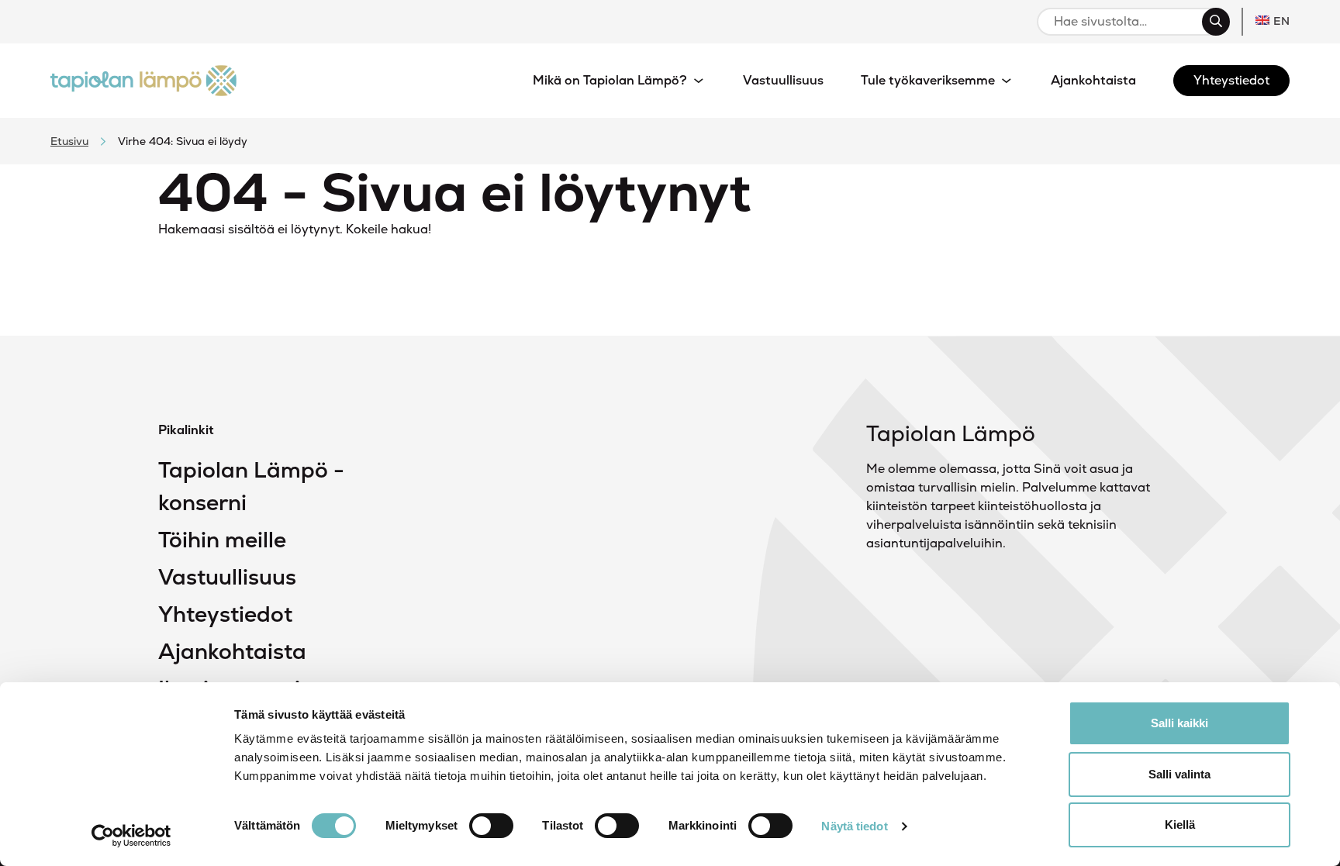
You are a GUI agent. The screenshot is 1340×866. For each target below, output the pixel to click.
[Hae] (1216, 22)
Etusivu (69, 141)
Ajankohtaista (232, 651)
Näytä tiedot (854, 826)
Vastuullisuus (227, 577)
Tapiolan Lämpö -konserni (251, 486)
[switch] (491, 825)
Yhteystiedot (225, 614)
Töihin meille (222, 540)
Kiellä (1180, 824)
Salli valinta (1179, 774)
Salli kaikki (1179, 723)
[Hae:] (1126, 22)
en (1281, 21)
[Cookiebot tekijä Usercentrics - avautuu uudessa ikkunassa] (131, 835)
